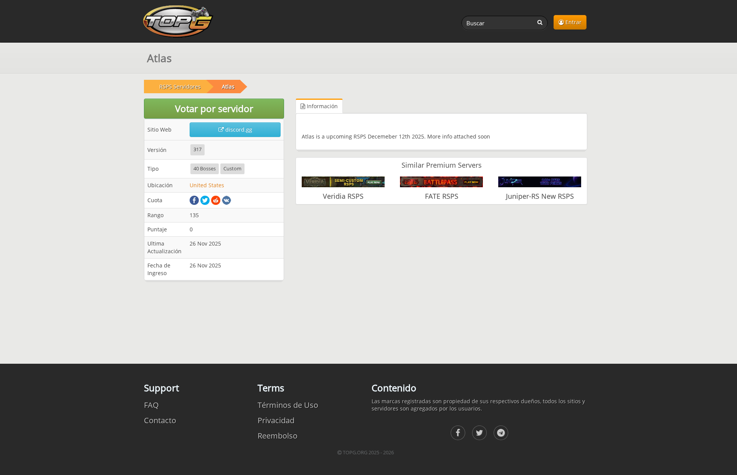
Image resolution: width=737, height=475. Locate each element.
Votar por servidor (214, 108)
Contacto (160, 420)
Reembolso (277, 435)
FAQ (151, 405)
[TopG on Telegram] (501, 433)
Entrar (573, 22)
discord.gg (238, 129)
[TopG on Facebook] (458, 433)
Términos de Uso (288, 405)
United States (207, 185)
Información (321, 106)
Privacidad (276, 420)
